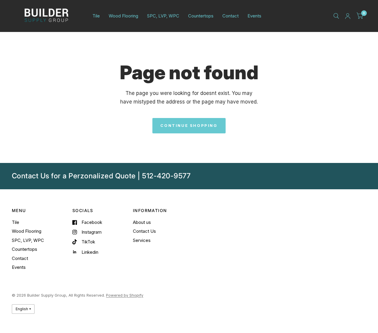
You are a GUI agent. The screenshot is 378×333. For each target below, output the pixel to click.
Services (142, 240)
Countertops (201, 16)
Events (254, 16)
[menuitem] (96, 16)
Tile (96, 16)
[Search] (336, 16)
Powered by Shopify (124, 295)
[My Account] (347, 16)
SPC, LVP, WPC (163, 16)
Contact (230, 16)
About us (142, 222)
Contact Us (144, 231)
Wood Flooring (123, 16)
